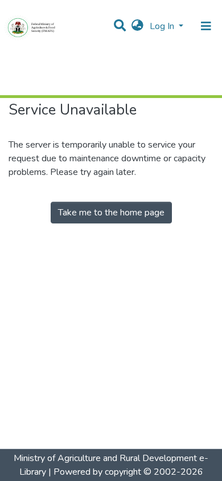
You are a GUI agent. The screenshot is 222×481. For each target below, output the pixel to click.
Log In (163, 26)
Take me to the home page (111, 212)
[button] (137, 26)
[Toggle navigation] (206, 26)
